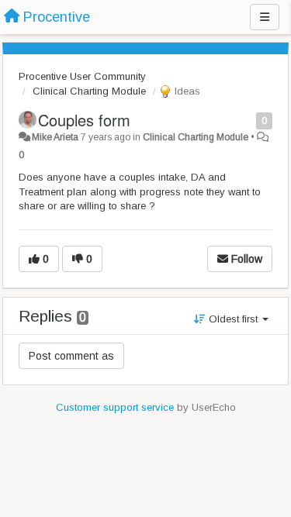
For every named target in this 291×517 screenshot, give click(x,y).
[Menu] (264, 17)
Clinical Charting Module (89, 91)
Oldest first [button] (233, 319)
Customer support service (115, 407)
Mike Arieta (55, 137)
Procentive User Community (82, 76)
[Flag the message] (248, 120)
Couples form (84, 120)
